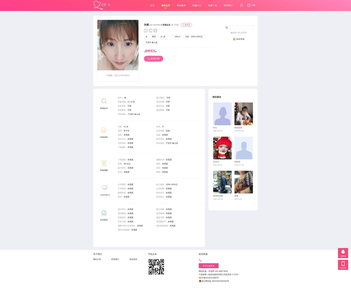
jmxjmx (216, 162)
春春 (236, 196)
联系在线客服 (208, 266)
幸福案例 (181, 5)
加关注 (187, 25)
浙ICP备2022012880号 (209, 278)
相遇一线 (212, 5)
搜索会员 (165, 5)
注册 (253, 5)
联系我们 (228, 5)
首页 (152, 5)
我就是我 (238, 127)
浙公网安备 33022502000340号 (215, 281)
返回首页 (133, 259)
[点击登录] (241, 5)
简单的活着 (218, 196)
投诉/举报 (240, 39)
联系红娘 (155, 58)
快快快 (237, 162)
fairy (215, 127)
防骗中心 (197, 5)
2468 (176, 25)
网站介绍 (97, 259)
